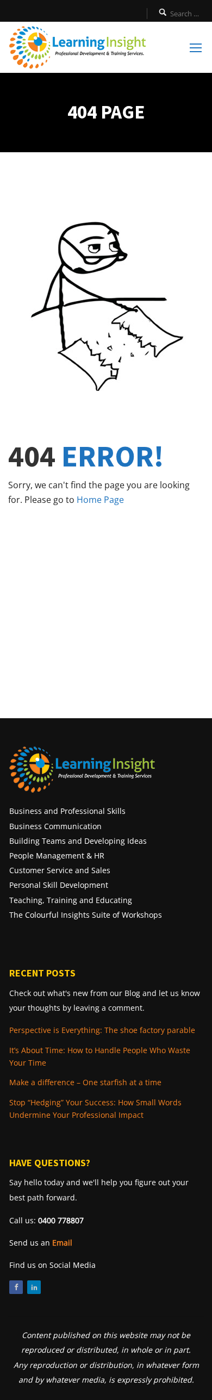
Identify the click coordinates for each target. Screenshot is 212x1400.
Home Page (100, 500)
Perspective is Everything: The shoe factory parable (102, 1030)
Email (62, 1242)
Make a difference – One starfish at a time (85, 1082)
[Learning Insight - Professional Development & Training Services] (77, 47)
